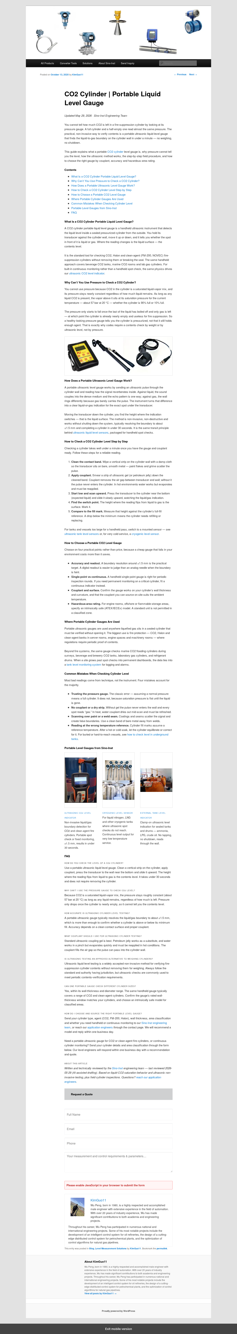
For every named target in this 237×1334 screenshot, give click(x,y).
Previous (180, 74)
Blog (91, 1248)
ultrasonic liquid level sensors (91, 432)
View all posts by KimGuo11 (100, 1293)
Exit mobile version (118, 1329)
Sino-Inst (117, 1068)
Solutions (88, 63)
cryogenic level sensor (145, 534)
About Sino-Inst (107, 63)
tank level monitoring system (84, 664)
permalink (162, 1248)
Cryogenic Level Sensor (117, 813)
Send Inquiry (127, 63)
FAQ (74, 212)
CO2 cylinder (115, 151)
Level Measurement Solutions (110, 1248)
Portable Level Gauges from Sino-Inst (94, 208)
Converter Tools (68, 63)
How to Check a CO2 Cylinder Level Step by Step (101, 190)
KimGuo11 (77, 74)
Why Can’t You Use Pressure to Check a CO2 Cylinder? (105, 181)
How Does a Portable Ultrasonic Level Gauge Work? (103, 185)
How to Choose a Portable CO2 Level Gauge (98, 194)
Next (193, 74)
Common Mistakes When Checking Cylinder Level (101, 203)
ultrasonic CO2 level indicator (86, 273)
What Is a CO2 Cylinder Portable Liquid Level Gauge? (103, 176)
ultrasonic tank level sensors (81, 534)
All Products (47, 63)
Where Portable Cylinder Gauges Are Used (97, 199)
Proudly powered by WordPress (118, 1311)
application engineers (100, 1027)
